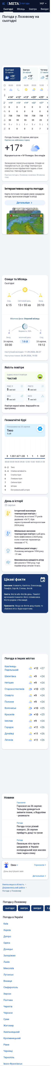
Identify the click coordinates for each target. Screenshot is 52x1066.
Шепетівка (10, 676)
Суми (6, 1019)
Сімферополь (10, 987)
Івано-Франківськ (12, 1063)
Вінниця (7, 981)
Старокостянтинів (14, 689)
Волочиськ (10, 708)
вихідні (45, 9)
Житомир (8, 1025)
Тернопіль (8, 1057)
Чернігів (7, 1006)
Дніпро (7, 936)
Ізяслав (9, 720)
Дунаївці (9, 733)
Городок (9, 727)
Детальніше (23, 202)
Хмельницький (11, 1032)
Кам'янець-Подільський (11, 668)
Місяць (21, 9)
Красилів (9, 714)
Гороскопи (39, 865)
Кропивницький (12, 1038)
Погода (26, 4)
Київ (5, 923)
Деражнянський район (13, 888)
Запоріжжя (9, 955)
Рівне (6, 1044)
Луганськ (8, 974)
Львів (6, 962)
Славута (9, 695)
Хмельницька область (13, 884)
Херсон (7, 993)
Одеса (6, 942)
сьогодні (9, 908)
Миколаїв (8, 968)
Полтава (8, 1000)
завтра (24, 908)
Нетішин (9, 682)
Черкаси (8, 1012)
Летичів (9, 740)
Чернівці (8, 1051)
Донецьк (8, 949)
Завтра (33, 9)
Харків (7, 930)
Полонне (9, 701)
